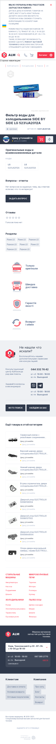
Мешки (32, 609)
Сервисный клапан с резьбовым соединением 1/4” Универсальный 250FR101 (34, 436)
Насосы (9, 586)
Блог (37, 692)
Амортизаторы (12, 582)
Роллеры (33, 590)
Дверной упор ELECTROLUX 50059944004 (33, 533)
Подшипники (11, 590)
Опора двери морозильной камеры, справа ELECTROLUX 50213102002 (34, 549)
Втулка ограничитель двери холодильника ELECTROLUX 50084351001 (33, 484)
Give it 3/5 (13, 217)
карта (45, 660)
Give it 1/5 (7, 217)
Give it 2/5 (10, 217)
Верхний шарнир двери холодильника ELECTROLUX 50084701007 (33, 452)
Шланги (9, 594)
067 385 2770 (41, 656)
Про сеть (39, 687)
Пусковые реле (12, 617)
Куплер (32, 594)
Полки (8, 605)
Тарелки (32, 582)
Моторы (32, 586)
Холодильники (15, 600)
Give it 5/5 (19, 217)
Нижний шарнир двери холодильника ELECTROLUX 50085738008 (33, 468)
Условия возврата (15, 692)
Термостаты (11, 613)
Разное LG (34, 239)
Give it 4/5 (16, 217)
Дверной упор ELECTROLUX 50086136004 (33, 500)
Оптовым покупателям (18, 697)
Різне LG (11, 239)
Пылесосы (35, 600)
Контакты (39, 697)
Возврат (39, 702)
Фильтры (32, 617)
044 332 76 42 (40, 369)
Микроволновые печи (38, 576)
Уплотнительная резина (15, 609)
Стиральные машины (13, 576)
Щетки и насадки (36, 605)
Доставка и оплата (16, 687)
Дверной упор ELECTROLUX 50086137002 (33, 517)
